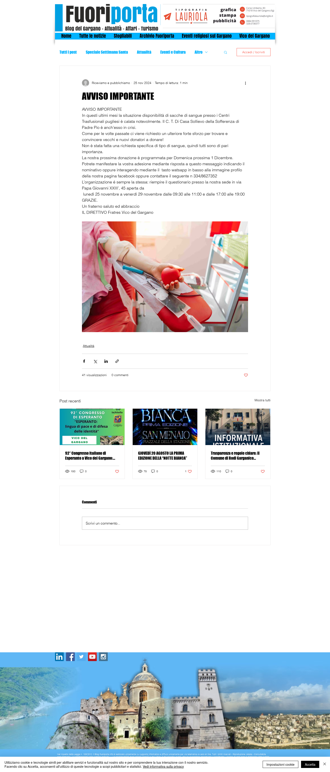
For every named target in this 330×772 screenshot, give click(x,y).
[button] (225, 52)
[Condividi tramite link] (117, 361)
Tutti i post (68, 52)
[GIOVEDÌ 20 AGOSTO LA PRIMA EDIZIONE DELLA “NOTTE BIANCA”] (165, 427)
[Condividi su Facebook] (84, 361)
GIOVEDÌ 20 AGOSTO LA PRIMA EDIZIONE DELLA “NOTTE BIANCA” (162, 456)
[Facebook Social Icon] (70, 656)
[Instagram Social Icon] (103, 656)
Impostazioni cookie (280, 764)
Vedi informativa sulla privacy (163, 766)
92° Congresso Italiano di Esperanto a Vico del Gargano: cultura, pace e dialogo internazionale (89, 456)
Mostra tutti (263, 400)
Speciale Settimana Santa (107, 52)
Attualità (144, 52)
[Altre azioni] (245, 83)
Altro (198, 52)
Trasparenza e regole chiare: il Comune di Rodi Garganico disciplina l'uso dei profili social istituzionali (237, 456)
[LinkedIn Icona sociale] (59, 656)
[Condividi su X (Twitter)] (95, 361)
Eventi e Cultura (173, 52)
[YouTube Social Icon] (92, 656)
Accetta (310, 764)
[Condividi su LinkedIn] (106, 361)
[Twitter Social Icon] (81, 656)
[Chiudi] (324, 764)
